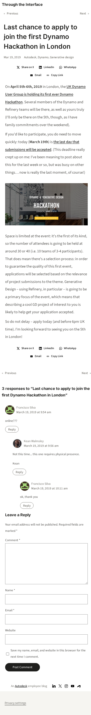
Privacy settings (15, 703)
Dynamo (43, 57)
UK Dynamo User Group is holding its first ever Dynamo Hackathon (45, 94)
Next (83, 13)
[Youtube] (73, 686)
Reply (12, 429)
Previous (12, 13)
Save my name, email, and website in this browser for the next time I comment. (48, 653)
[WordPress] (79, 686)
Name (10, 590)
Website (10, 630)
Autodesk (30, 57)
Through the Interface (22, 4)
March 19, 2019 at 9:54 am (33, 412)
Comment (12, 540)
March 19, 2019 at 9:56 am (41, 445)
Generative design (62, 57)
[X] (60, 686)
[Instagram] (66, 686)
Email (9, 610)
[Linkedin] (54, 686)
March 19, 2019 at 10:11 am (49, 488)
